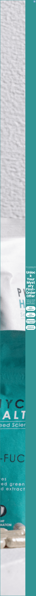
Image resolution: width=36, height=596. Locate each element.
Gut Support (30, 315)
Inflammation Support (30, 321)
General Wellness (30, 327)
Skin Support (30, 308)
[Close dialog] (34, 1)
